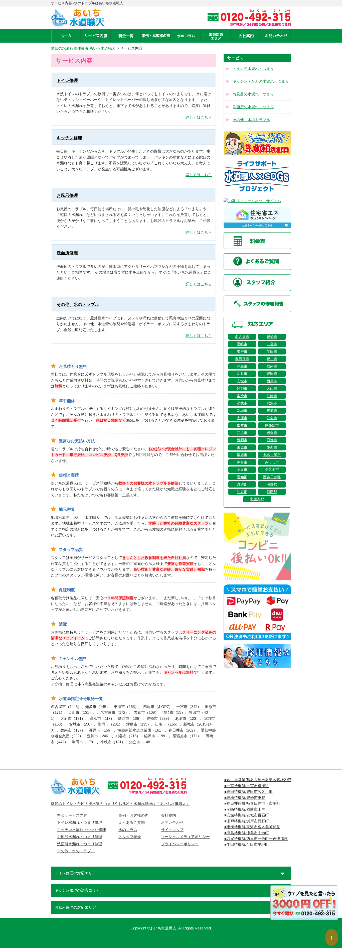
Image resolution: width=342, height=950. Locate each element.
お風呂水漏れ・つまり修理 (79, 837)
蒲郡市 (242, 388)
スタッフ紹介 (129, 837)
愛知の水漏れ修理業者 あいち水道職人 (83, 48)
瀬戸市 (242, 351)
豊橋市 (272, 337)
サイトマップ (172, 830)
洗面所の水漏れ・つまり (253, 107)
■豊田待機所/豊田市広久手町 (248, 792)
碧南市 (272, 366)
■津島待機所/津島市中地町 (246, 833)
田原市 (242, 447)
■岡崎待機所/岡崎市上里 (244, 809)
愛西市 (272, 447)
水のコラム (127, 830)
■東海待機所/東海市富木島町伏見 (252, 827)
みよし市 (272, 462)
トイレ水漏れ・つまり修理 (79, 822)
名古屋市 (242, 337)
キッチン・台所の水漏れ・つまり (261, 81)
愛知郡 (242, 477)
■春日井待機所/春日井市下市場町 (252, 803)
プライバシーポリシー (180, 844)
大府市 (242, 418)
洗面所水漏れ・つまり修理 (79, 844)
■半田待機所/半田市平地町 (246, 845)
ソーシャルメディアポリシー (185, 837)
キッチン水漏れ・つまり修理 (81, 830)
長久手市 (272, 469)
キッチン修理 (69, 138)
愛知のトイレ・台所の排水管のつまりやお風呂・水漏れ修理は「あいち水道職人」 (120, 804)
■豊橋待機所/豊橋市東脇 (244, 798)
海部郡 (272, 484)
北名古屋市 (272, 455)
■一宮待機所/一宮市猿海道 (246, 786)
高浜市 (242, 433)
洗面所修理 (67, 253)
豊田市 (272, 374)
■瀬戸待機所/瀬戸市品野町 (246, 821)
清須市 (242, 455)
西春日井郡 (272, 477)
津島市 (242, 366)
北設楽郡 (257, 499)
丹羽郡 (242, 484)
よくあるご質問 (131, 822)
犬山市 (272, 388)
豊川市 (272, 359)
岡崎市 (242, 344)
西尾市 (272, 381)
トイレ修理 (67, 80)
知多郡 (242, 492)
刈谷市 (242, 374)
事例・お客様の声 (133, 815)
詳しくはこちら (199, 117)
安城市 (242, 381)
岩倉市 (272, 433)
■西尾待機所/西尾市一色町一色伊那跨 (256, 839)
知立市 (242, 425)
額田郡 (272, 492)
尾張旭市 (272, 425)
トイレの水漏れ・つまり (253, 69)
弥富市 (242, 462)
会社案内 (168, 815)
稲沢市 (272, 403)
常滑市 (242, 396)
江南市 (272, 396)
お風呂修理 (67, 195)
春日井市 (242, 359)
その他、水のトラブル (78, 304)
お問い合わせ (172, 822)
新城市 (242, 411)
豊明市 (242, 440)
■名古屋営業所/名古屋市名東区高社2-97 (257, 780)
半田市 (272, 351)
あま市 (242, 469)
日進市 (272, 440)
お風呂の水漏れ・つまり (253, 94)
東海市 (272, 411)
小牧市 (242, 403)
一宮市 (272, 344)
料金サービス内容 (72, 815)
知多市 (272, 418)
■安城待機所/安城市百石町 (246, 815)
